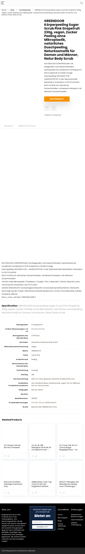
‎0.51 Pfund (35, 336)
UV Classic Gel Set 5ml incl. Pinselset (12, 446)
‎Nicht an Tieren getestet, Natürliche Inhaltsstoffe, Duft (53, 379)
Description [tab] (8, 126)
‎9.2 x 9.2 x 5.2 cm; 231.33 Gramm (43, 402)
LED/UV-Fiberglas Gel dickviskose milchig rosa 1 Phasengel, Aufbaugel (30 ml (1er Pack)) (69, 486)
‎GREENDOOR (36, 351)
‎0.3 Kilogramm (37, 325)
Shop (12, 10)
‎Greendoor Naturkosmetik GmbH (44, 342)
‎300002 (34, 398)
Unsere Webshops (62, 525)
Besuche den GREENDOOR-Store (44, 407)
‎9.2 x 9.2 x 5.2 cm (38, 329)
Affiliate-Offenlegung (76, 524)
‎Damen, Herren (37, 390)
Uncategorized (25, 10)
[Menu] (2, 3)
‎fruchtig (34, 370)
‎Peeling (34, 359)
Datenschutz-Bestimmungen (77, 515)
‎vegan (34, 346)
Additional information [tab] (27, 126)
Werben (61, 529)
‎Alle (32, 374)
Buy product (57, 99)
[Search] (81, 3)
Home (4, 10)
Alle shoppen (63, 518)
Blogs (60, 521)
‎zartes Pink (35, 355)
